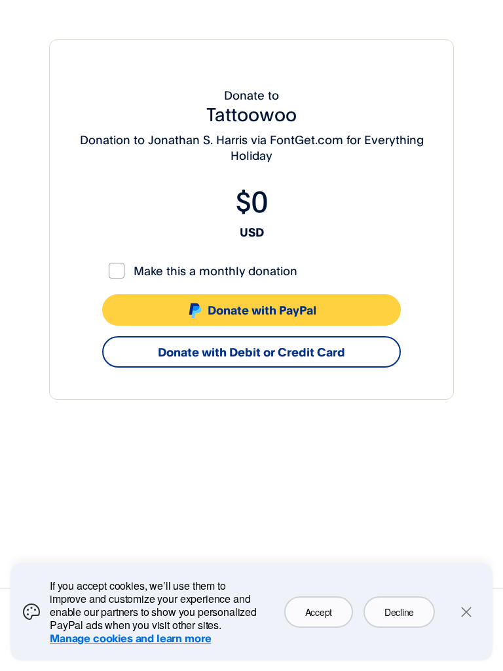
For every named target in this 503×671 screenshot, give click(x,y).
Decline (399, 612)
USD (252, 232)
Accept (318, 612)
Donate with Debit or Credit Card (251, 352)
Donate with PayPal (262, 310)
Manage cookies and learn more (130, 638)
